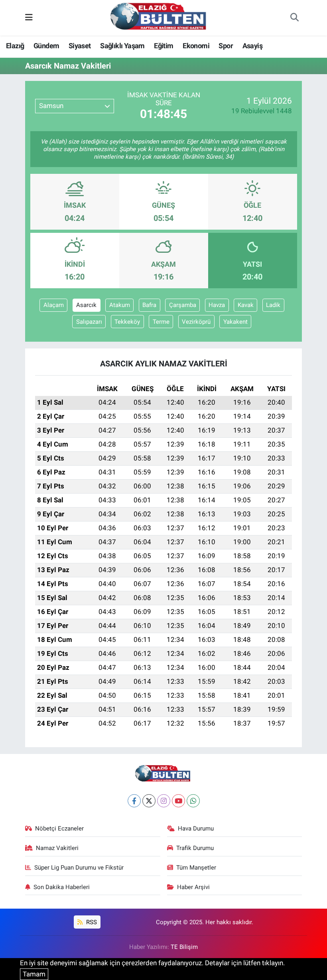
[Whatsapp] (193, 800)
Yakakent (235, 321)
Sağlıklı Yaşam (122, 45)
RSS (91, 922)
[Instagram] (163, 800)
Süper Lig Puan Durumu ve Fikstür (79, 867)
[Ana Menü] (29, 18)
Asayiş (252, 45)
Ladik (273, 305)
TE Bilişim (184, 946)
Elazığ (15, 45)
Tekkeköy (127, 321)
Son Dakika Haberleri (61, 887)
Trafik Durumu (195, 848)
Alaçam (53, 305)
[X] (149, 800)
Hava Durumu (196, 828)
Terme (161, 321)
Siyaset (80, 45)
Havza (217, 305)
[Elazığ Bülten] (160, 17)
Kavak (246, 305)
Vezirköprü (196, 321)
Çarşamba (182, 305)
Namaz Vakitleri (57, 848)
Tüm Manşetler (196, 867)
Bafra (149, 305)
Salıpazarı (89, 321)
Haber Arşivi (193, 887)
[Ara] (294, 18)
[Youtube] (178, 800)
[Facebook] (134, 800)
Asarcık (86, 305)
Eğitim (163, 45)
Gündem (46, 45)
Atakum (119, 305)
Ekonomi (196, 45)
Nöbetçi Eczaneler (59, 828)
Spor (226, 45)
